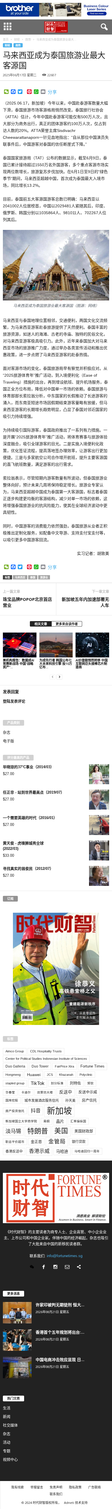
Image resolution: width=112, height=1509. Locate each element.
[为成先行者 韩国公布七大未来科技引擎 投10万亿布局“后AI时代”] (56, 645)
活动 (6, 1442)
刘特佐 (75, 1083)
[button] (103, 27)
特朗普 (37, 1131)
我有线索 (17, 1487)
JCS (50, 1074)
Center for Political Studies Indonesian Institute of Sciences (46, 1058)
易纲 (46, 1121)
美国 (61, 1131)
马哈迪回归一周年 (87, 1151)
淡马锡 (13, 1131)
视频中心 (10, 1459)
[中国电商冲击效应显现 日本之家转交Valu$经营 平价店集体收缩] (17, 1367)
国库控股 (11, 1100)
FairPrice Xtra (64, 1066)
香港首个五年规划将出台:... (60, 1332)
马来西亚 (20, 577)
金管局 (56, 1141)
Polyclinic (86, 1074)
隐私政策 (75, 1487)
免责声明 (56, 1487)
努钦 (90, 1083)
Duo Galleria (15, 1066)
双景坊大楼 (45, 1092)
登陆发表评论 (14, 701)
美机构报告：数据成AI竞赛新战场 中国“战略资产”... (18, 663)
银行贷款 (79, 1142)
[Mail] (68, 1267)
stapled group (14, 1083)
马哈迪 (62, 1151)
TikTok (38, 1083)
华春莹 (10, 1092)
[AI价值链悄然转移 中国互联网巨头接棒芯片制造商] (92, 645)
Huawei (33, 1074)
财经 (7, 45)
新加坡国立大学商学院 (21, 1121)
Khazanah (66, 1074)
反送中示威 (87, 1092)
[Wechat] (33, 1267)
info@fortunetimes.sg (64, 1256)
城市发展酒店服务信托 (41, 1101)
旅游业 (44, 577)
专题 (6, 1451)
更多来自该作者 (67, 624)
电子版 (8, 741)
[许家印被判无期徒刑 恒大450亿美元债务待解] (17, 1312)
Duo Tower (40, 1066)
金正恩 (36, 1141)
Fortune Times (92, 1066)
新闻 (6, 1416)
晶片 (60, 1121)
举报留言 (36, 1487)
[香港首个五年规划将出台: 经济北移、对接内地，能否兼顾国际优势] (17, 1340)
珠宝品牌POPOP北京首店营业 (27, 602)
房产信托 (89, 1100)
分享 (52, 92)
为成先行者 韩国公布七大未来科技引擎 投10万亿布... (55, 663)
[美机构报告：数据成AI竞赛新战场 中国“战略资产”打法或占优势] (19, 645)
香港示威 (39, 1151)
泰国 (32, 577)
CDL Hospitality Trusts (46, 1051)
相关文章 (40, 624)
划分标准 (57, 1083)
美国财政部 (83, 1131)
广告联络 (94, 1487)
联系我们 (56, 1494)
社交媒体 (10, 1425)
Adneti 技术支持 (76, 1502)
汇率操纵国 (78, 1121)
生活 (6, 1408)
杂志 (6, 732)
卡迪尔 (26, 1092)
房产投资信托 (14, 1111)
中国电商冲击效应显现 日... (60, 1359)
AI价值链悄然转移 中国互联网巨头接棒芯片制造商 (92, 663)
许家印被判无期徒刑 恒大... (60, 1304)
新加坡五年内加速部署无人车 (85, 602)
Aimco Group (14, 1051)
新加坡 (59, 1110)
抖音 (35, 1110)
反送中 (65, 1092)
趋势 (18, 45)
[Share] (79, 1267)
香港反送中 (14, 1151)
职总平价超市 (14, 1141)
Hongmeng (13, 1074)
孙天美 (70, 1101)
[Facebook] (45, 1267)
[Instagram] (57, 1267)
